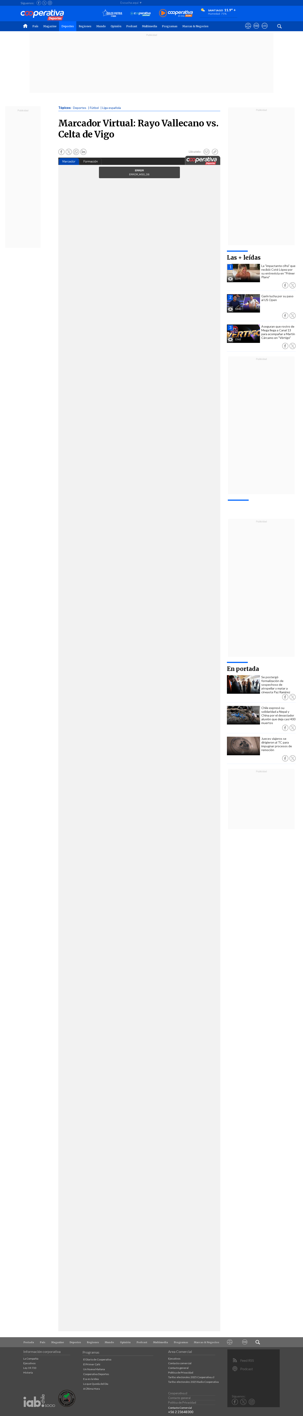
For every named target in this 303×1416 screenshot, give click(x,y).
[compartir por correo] (206, 152)
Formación (90, 161)
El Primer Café (91, 1364)
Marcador (68, 161)
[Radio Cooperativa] (176, 13)
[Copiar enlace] (215, 152)
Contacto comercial (179, 1363)
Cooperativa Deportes (96, 1374)
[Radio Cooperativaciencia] (140, 13)
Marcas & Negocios (195, 26)
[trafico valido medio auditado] (67, 1406)
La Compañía (30, 1358)
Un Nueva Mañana (94, 1369)
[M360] (244, 1342)
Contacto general (178, 1368)
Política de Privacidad (180, 1372)
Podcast (131, 26)
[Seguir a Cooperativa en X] (44, 3)
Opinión (116, 26)
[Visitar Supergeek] (265, 30)
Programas (169, 26)
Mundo (101, 26)
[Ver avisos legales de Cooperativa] (248, 30)
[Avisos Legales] (229, 1342)
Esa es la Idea (91, 1379)
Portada (29, 1342)
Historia (28, 1372)
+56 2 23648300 (180, 1412)
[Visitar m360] (256, 30)
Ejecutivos (29, 1363)
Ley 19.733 (29, 1368)
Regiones (85, 26)
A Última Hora (91, 1388)
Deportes (67, 26)
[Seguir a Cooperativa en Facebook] (39, 3)
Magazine (50, 26)
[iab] (39, 1412)
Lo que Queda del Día (95, 1383)
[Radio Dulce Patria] (112, 13)
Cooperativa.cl (177, 1393)
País (35, 26)
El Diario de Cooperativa (97, 1359)
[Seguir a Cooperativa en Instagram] (50, 3)
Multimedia (149, 26)
